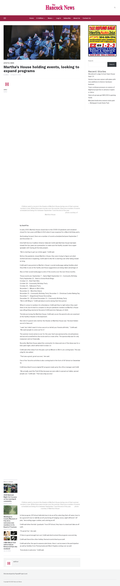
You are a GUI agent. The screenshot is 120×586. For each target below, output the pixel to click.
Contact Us (87, 18)
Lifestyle (7, 63)
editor (7, 74)
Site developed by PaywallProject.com (15, 574)
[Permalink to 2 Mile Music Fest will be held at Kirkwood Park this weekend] (10, 535)
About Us (76, 18)
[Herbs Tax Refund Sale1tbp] (102, 26)
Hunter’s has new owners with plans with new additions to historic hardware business (102, 81)
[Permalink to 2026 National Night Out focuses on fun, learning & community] (10, 488)
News (50, 18)
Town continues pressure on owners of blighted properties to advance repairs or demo (101, 89)
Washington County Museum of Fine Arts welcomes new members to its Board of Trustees (10, 522)
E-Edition (39, 18)
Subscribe (67, 18)
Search (90, 61)
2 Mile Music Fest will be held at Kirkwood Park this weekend (10, 546)
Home (31, 18)
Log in (58, 18)
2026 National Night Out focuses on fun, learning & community (10, 498)
